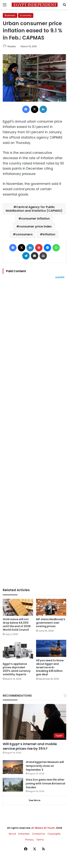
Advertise (24, 834)
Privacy (29, 839)
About (12, 834)
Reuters (12, 46)
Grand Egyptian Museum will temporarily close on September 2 (45, 766)
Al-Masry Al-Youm (43, 828)
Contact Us (38, 834)
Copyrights (54, 834)
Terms (40, 839)
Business (10, 15)
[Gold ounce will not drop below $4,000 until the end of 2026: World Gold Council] (18, 607)
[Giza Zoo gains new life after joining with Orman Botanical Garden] (13, 785)
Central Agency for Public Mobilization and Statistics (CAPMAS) (34, 209)
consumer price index (35, 226)
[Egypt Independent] (35, 5)
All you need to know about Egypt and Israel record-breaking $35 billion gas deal (50, 667)
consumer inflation (35, 218)
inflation (49, 234)
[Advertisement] (34, 433)
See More (34, 800)
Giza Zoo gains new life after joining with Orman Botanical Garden (45, 783)
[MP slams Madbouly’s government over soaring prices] (51, 607)
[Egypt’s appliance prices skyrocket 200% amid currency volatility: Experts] (18, 650)
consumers (24, 234)
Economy (25, 15)
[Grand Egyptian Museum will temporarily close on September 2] (13, 767)
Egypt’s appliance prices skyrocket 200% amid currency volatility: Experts (17, 669)
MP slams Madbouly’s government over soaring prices (50, 622)
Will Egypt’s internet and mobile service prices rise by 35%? (30, 746)
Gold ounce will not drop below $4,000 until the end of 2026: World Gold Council (17, 624)
